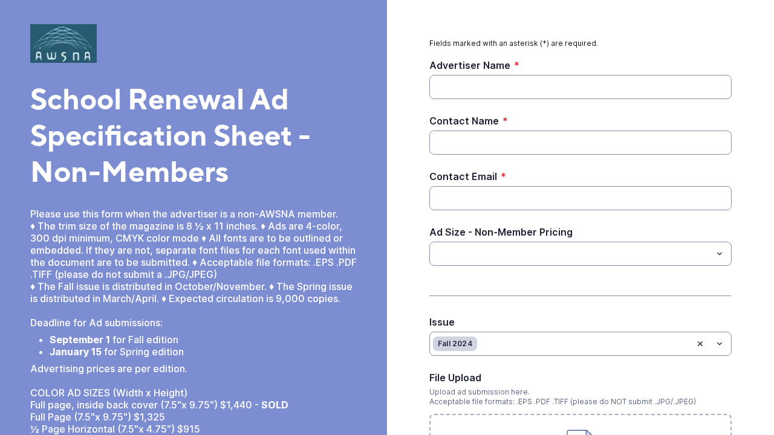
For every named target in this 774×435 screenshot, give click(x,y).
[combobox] (580, 254)
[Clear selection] (700, 343)
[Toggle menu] (719, 253)
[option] (455, 344)
